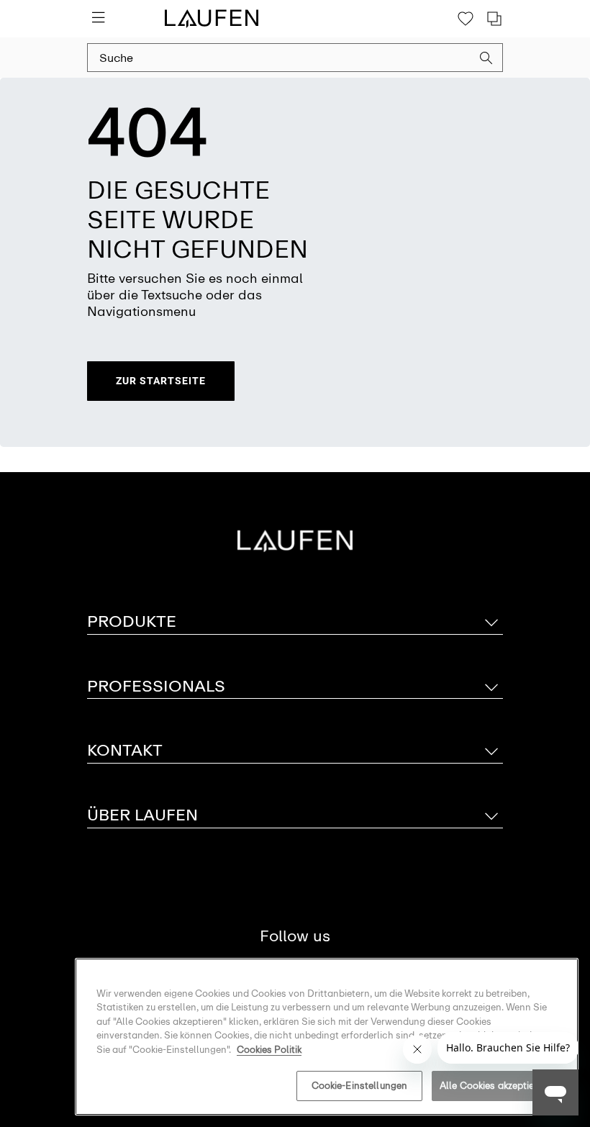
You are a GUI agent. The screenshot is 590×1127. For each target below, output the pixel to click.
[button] (486, 60)
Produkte (131, 621)
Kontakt (125, 750)
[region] (326, 1036)
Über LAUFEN (142, 815)
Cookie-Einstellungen (360, 1085)
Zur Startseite (161, 380)
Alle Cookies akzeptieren (494, 1085)
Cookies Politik (269, 1049)
